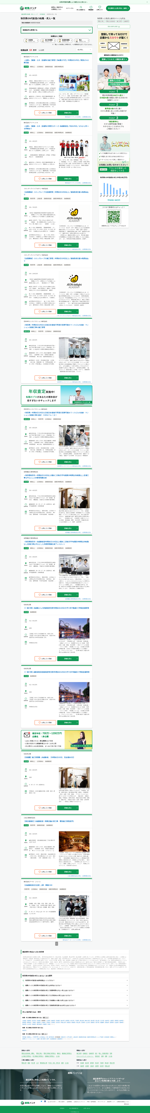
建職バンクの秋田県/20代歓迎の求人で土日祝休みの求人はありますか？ (48, 995)
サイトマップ (101, 1101)
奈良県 (58, 1022)
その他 (57, 1056)
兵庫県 (53, 1022)
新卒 (48, 1039)
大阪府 (48, 1022)
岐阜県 (121, 1020)
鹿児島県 (39, 1024)
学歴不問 (35, 1037)
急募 (38, 1039)
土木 (37, 1063)
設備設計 (85, 1053)
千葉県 (77, 1020)
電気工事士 (101, 21)
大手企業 (69, 1037)
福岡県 (112, 1022)
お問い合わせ (86, 1108)
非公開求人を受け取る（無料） (118, 8)
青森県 (29, 1020)
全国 (49, 1024)
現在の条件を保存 (113, 26)
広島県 (83, 1022)
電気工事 (24, 1063)
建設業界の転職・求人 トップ (29, 14)
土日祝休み (42, 1037)
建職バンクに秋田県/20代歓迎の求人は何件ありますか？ (43, 985)
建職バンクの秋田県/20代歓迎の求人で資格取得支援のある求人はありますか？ (50, 1005)
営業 (111, 1053)
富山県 (97, 1020)
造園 (102, 1056)
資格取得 (59, 1039)
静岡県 (24, 1022)
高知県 (107, 1022)
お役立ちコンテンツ (79, 1101)
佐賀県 (116, 1022)
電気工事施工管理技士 (50, 1053)
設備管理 (126, 21)
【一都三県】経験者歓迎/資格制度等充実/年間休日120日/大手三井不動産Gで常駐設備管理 (56, 672)
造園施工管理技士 (50, 1056)
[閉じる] (147, 2)
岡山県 (78, 1022)
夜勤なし (112, 1037)
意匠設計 (97, 1056)
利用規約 (62, 1108)
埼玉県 (72, 1020)
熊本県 (24, 1024)
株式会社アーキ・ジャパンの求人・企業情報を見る (77, 940)
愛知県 (29, 1022)
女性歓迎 (106, 1037)
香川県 (97, 1022)
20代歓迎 (42, 14)
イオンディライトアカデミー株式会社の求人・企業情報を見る (74, 249)
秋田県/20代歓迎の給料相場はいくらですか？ (40, 980)
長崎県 (121, 1022)
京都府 (43, 1022)
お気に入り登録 (47, 113)
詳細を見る (68, 113)
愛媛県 (102, 1022)
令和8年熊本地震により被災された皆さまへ (73, 2)
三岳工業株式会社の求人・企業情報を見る (79, 876)
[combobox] (84, 50)
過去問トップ (111, 1101)
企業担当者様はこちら (123, 1101)
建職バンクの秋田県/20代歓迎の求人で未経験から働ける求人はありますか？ (50, 1000)
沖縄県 (45, 1024)
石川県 (102, 1020)
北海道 (24, 1020)
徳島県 (92, 1022)
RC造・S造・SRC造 (54, 1063)
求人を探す (62, 1101)
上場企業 (75, 1037)
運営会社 (126, 1104)
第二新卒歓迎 (50, 1037)
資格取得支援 (82, 1037)
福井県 (107, 1020)
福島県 (53, 1020)
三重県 (34, 1022)
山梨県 (112, 1020)
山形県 (48, 1020)
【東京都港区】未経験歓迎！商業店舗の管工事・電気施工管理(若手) (49, 821)
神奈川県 (87, 1020)
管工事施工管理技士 (38, 1056)
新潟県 (92, 1020)
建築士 (59, 1053)
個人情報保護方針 (73, 1108)
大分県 (29, 1024)
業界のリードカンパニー (29, 1039)
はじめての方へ (52, 1101)
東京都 (82, 1020)
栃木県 (62, 1020)
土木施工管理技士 (26, 1056)
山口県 (88, 1022)
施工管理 (119, 21)
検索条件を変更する (30, 30)
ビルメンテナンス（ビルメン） (85, 1056)
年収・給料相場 (91, 1101)
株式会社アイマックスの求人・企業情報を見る (78, 117)
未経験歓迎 (53, 1039)
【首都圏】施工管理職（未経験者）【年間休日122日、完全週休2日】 (49, 757)
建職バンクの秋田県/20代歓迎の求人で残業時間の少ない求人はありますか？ (50, 990)
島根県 (73, 1022)
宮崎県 (34, 1024)
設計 (96, 1053)
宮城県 (39, 1020)
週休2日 (63, 1037)
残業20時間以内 (91, 1037)
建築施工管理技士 (67, 1053)
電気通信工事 (43, 1063)
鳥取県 (69, 1022)
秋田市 (24, 1030)
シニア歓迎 (100, 1037)
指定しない (46, 1017)
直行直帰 (43, 1039)
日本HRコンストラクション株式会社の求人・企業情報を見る (74, 382)
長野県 (116, 1020)
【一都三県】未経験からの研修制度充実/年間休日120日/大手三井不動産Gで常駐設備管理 (56, 608)
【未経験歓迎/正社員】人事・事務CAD (38, 885)
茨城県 (58, 1020)
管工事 (33, 1063)
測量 (106, 1056)
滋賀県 (39, 1022)
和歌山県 (63, 1022)
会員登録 (69, 1101)
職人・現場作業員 (103, 1053)
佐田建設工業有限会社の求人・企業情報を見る (78, 532)
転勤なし (29, 1037)
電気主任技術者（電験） (28, 1053)
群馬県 (67, 1020)
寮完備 (24, 1037)
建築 (29, 1063)
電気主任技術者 (110, 21)
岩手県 (34, 1020)
